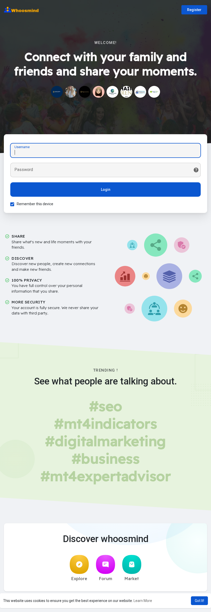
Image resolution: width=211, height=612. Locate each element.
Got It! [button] (199, 601)
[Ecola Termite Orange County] (140, 92)
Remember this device (35, 204)
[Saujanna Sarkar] (98, 92)
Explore (79, 578)
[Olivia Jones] (71, 92)
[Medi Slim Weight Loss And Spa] (154, 92)
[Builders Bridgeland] (112, 92)
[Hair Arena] (126, 92)
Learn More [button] (143, 601)
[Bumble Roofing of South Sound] (57, 92)
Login (105, 189)
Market (132, 578)
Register (194, 10)
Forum (105, 578)
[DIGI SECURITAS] (85, 92)
